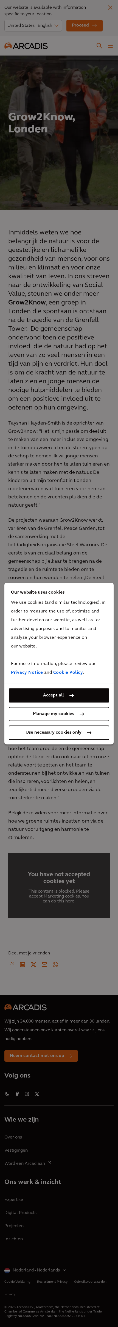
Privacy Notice (27, 672)
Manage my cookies (53, 714)
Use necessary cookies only (54, 732)
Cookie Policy (68, 672)
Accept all (53, 695)
